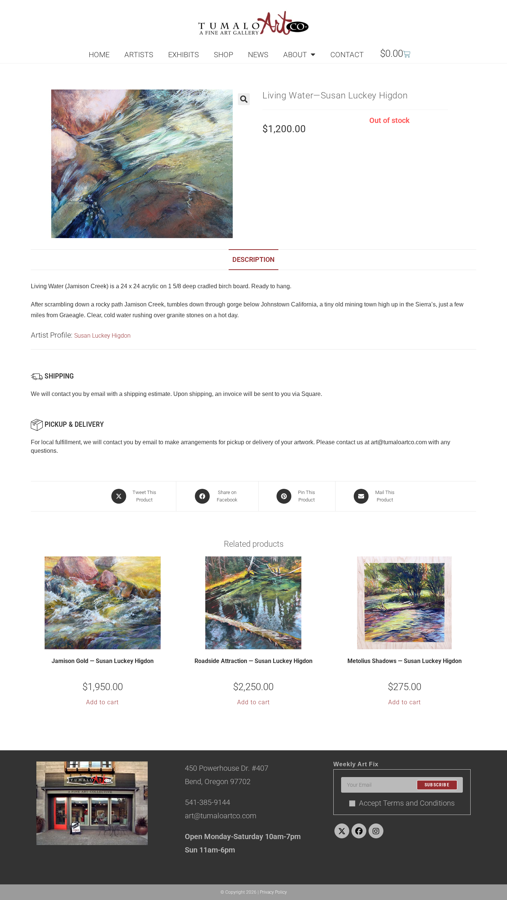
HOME (99, 54)
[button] (244, 99)
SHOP (223, 54)
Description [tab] (253, 259)
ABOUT (295, 54)
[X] (341, 830)
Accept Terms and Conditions (407, 803)
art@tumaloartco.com (399, 442)
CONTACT (347, 54)
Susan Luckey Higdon (102, 335)
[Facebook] (358, 830)
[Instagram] (376, 830)
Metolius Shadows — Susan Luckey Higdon (404, 661)
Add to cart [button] (102, 702)
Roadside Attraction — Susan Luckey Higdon (253, 661)
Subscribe (437, 784)
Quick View (107, 643)
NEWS (258, 54)
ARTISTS (138, 54)
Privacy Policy (273, 892)
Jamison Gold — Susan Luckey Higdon (103, 661)
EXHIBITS (183, 54)
